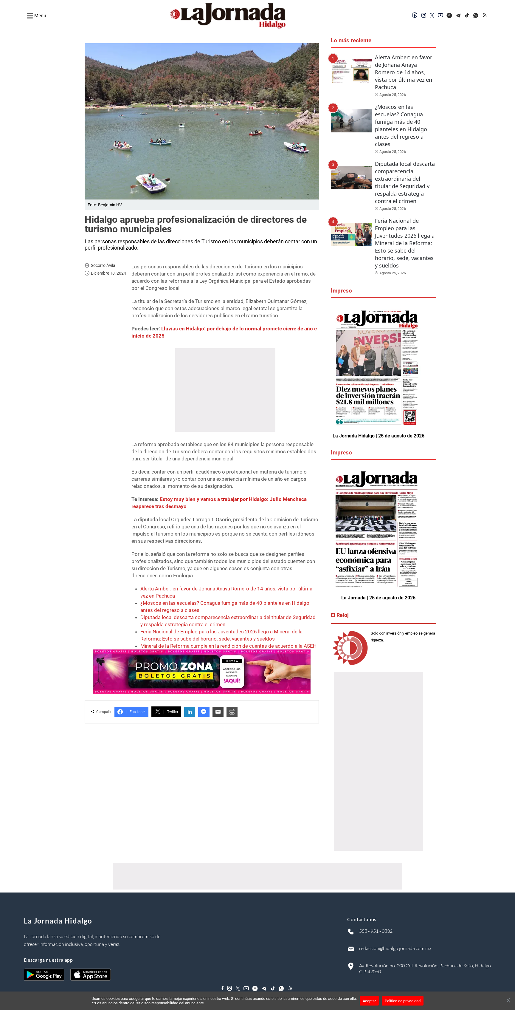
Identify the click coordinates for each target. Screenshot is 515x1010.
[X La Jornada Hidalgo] (432, 15)
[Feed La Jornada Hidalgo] (485, 15)
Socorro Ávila (103, 265)
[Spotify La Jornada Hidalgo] (449, 15)
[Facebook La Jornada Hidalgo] (415, 15)
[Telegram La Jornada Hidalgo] (458, 15)
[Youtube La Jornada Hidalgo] (440, 15)
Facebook (135, 712)
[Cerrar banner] (508, 1001)
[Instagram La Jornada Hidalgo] (424, 15)
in (189, 712)
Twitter (170, 712)
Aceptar (369, 1001)
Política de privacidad (403, 1001)
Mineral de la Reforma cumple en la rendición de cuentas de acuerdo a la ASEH (228, 646)
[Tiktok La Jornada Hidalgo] (467, 15)
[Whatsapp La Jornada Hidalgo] (476, 15)
